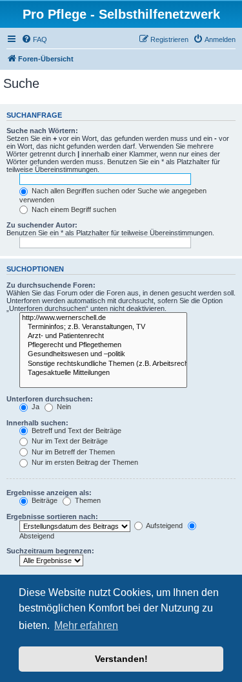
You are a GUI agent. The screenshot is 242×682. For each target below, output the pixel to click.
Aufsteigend (164, 525)
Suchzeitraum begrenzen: (50, 551)
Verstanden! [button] (121, 659)
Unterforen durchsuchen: (49, 399)
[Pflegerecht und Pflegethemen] (103, 345)
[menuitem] (34, 39)
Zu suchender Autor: (41, 225)
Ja (34, 406)
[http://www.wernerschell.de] (103, 318)
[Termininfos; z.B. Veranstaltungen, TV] (103, 327)
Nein (63, 406)
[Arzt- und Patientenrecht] (103, 336)
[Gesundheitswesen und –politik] (103, 354)
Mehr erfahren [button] (86, 625)
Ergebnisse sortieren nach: (52, 516)
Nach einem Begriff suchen (73, 209)
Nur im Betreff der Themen (72, 452)
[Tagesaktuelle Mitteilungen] (103, 373)
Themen (87, 500)
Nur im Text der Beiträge (69, 441)
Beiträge (43, 500)
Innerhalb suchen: (37, 423)
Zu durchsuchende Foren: (51, 285)
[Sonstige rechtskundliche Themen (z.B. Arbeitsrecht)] (103, 363)
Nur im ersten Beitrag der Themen (84, 462)
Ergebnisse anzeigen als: (49, 492)
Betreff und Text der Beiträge (75, 430)
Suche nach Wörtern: (42, 130)
